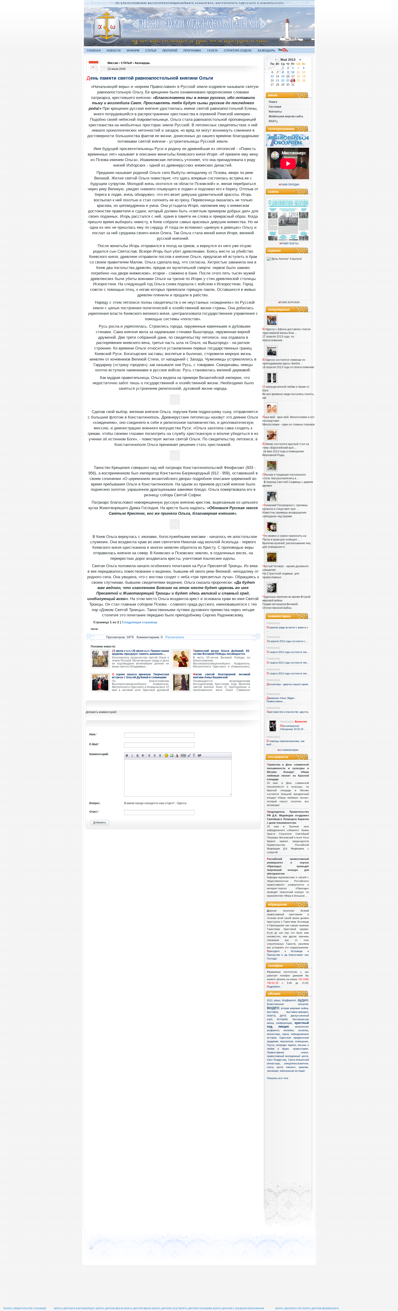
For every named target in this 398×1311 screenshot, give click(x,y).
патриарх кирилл (286, 1045)
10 (293, 72)
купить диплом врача (109, 1308)
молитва (303, 1030)
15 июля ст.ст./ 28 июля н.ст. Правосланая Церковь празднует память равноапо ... (140, 653)
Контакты (275, 111)
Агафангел (289, 1000)
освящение (301, 1041)
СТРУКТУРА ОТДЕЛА (238, 50)
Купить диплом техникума (195, 1308)
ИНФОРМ (133, 50)
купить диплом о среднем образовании (238, 1308)
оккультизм (286, 1041)
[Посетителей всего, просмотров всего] (99, 1249)
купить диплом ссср (165, 1308)
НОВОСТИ (114, 50)
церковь (303, 1067)
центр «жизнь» (286, 1067)
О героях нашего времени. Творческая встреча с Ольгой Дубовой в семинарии (140, 676)
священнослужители (296, 1063)
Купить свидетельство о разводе (24, 1308)
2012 (269, 1000)
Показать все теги (277, 1078)
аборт (277, 1000)
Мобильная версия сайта (286, 116)
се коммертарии (288, 749)
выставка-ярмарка (297, 1012)
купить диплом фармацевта (320, 1308)
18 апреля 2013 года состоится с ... (287, 641)
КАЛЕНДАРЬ (266, 50)
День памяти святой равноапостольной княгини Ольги (149, 78)
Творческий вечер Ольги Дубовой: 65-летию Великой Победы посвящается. (221, 653)
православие (300, 1048)
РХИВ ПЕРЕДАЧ (289, 184)
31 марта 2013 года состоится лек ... (288, 652)
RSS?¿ (273, 121)
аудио (303, 1000)
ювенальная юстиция (292, 1070)
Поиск (273, 102)
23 (288, 80)
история (282, 1019)
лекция (283, 1026)
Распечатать (174, 637)
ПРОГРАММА (192, 50)
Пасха (270, 1045)
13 (272, 76)
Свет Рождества (277, 1059)
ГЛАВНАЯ (94, 50)
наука (285, 1034)
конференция (284, 1023)
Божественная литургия (287, 1004)
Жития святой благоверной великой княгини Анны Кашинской (221, 676)
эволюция (272, 1070)
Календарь (142, 63)
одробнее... (275, 986)
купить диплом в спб (288, 1308)
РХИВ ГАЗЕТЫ (288, 243)
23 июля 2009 (117, 69)
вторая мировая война (294, 1008)
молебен (289, 1030)
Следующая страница (139, 622)
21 (277, 80)
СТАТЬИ (150, 50)
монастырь (273, 1034)
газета (271, 1015)
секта (270, 1067)
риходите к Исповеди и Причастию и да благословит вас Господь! (288, 955)
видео (273, 1007)
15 (282, 76)
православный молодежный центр (287, 1056)
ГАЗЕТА (212, 50)
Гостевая (275, 106)
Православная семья (287, 1052)
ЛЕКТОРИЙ (169, 50)
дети (283, 1015)
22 (282, 80)
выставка (272, 1012)
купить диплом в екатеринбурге (74, 1308)
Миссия (113, 63)
